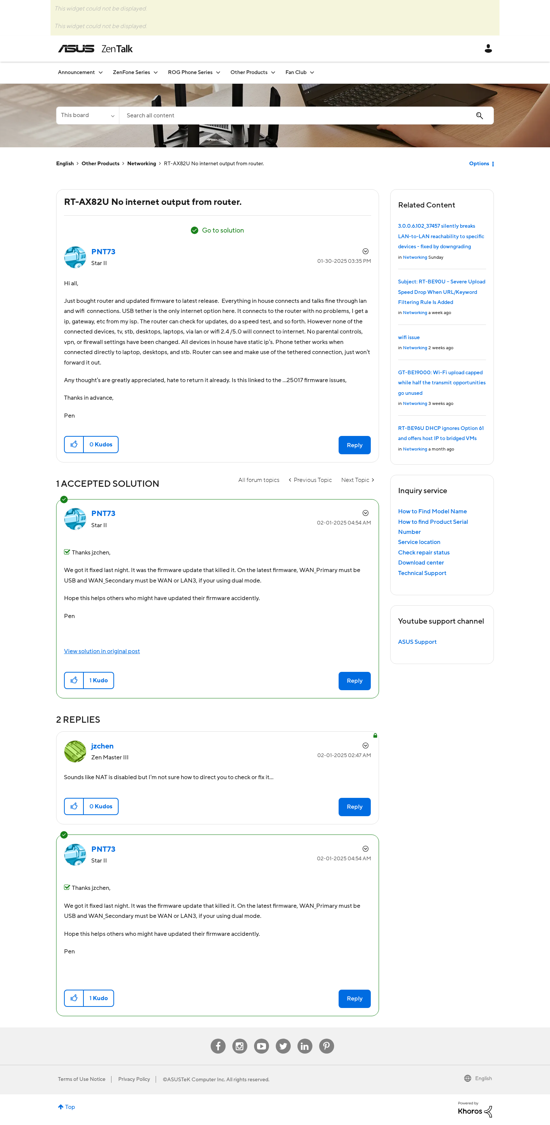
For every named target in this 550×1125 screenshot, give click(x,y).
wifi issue (409, 337)
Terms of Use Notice (82, 1079)
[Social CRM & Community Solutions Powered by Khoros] (475, 1109)
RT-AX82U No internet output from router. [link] (214, 163)
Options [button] (479, 163)
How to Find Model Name (432, 511)
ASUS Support (417, 642)
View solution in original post (102, 651)
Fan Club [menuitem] (295, 72)
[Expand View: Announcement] (100, 72)
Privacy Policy (134, 1079)
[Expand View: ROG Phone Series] (218, 72)
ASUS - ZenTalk (95, 48)
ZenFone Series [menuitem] (131, 72)
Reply (355, 445)
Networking (141, 163)
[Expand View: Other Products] (273, 72)
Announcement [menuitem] (76, 72)
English (65, 163)
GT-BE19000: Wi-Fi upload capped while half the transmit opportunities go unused (442, 383)
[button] (74, 444)
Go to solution (223, 230)
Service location (419, 542)
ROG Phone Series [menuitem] (190, 72)
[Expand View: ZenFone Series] (155, 72)
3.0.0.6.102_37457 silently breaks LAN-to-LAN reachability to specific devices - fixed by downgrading (441, 236)
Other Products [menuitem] (249, 72)
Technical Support (422, 573)
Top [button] (70, 1107)
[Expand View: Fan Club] (312, 72)
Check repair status (424, 552)
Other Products (100, 163)
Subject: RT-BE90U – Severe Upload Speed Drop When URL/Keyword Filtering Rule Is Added (441, 292)
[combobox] (306, 116)
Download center (421, 562)
